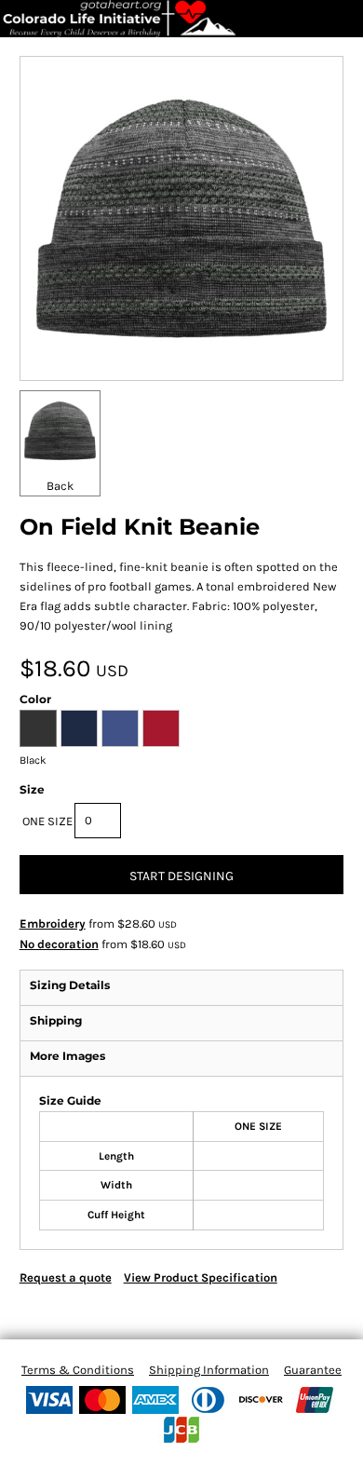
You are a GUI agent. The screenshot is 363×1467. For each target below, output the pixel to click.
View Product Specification (200, 1277)
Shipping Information (209, 1370)
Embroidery (53, 923)
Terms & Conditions (77, 1370)
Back (60, 486)
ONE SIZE (47, 821)
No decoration (59, 944)
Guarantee (313, 1370)
